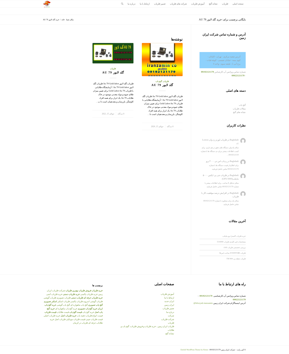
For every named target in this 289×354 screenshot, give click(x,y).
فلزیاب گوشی (50, 297)
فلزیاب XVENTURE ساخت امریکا (232, 253)
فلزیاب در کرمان (80, 323)
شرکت (171, 315)
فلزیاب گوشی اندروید (93, 301)
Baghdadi (234, 140)
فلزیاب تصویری (64, 297)
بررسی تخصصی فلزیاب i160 (235, 247)
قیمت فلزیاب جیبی (94, 319)
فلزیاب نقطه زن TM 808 (236, 258)
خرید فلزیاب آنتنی (54, 294)
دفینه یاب (81, 315)
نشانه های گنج (239, 112)
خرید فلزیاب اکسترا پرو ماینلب (234, 236)
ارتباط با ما (169, 297)
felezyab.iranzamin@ (203, 303)
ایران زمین (169, 305)
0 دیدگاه (170, 126)
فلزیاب (166, 81)
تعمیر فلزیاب (168, 308)
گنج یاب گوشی (63, 305)
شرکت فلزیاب (167, 319)
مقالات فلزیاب (239, 108)
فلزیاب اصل (60, 319)
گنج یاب (159, 81)
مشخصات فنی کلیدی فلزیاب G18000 (231, 241)
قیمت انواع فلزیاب (94, 315)
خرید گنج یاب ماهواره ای (66, 308)
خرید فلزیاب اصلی (52, 315)
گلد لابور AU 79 (162, 85)
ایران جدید (169, 301)
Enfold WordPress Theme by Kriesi (194, 350)
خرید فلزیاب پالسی (89, 294)
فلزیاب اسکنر (64, 301)
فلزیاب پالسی (76, 301)
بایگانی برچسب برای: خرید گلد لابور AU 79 (222, 19)
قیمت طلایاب (63, 312)
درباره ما (170, 312)
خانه (63, 20)
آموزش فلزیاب (167, 294)
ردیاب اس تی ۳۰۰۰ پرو (216, 161)
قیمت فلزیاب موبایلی (75, 319)
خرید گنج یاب (88, 312)
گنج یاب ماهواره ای (79, 305)
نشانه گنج (169, 333)
